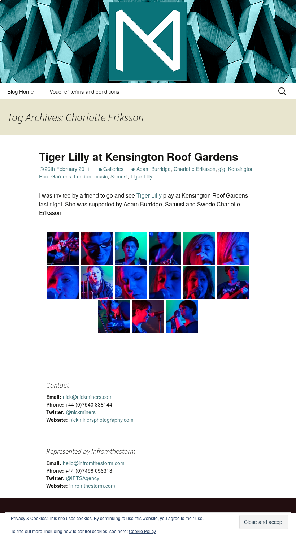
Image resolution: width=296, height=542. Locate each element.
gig (221, 168)
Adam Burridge (153, 168)
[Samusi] (199, 248)
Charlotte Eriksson (195, 168)
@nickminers (81, 412)
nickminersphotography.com (101, 419)
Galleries (113, 168)
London (82, 176)
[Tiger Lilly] (233, 282)
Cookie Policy (142, 531)
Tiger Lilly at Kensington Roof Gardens (138, 156)
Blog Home (20, 91)
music (101, 176)
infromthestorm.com (92, 485)
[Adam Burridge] (63, 248)
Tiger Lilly (141, 176)
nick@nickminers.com (88, 396)
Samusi (118, 176)
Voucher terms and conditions (84, 91)
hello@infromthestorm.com (94, 462)
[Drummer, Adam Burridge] (97, 248)
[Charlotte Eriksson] (97, 282)
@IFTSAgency (82, 478)
